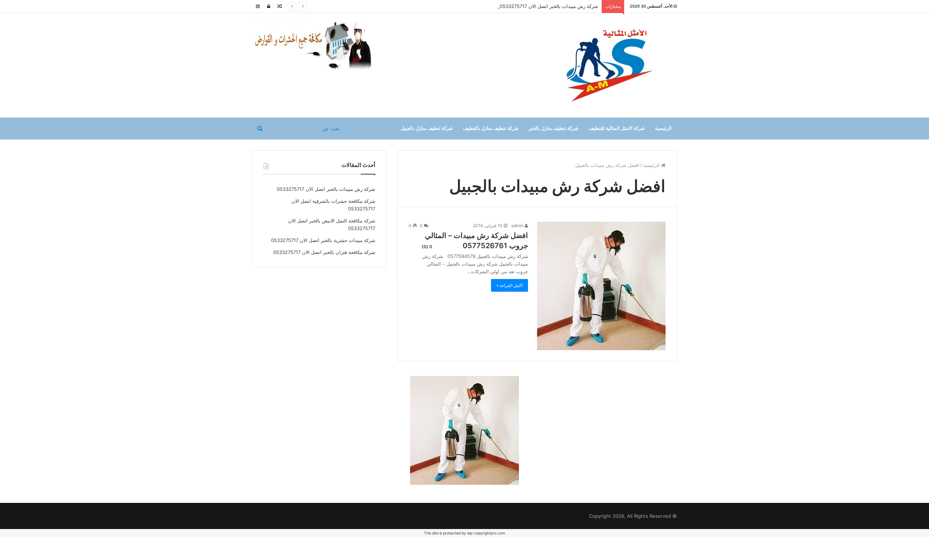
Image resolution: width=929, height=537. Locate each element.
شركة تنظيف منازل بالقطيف (491, 128)
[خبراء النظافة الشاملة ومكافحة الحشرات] (317, 45)
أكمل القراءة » (509, 285)
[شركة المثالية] (610, 65)
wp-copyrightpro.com (486, 533)
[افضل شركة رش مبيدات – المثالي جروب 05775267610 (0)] (601, 286)
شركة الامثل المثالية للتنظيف (617, 128)
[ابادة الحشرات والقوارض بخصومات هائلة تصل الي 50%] (464, 430)
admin (518, 225)
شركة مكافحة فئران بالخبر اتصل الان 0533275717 (324, 252)
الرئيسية (663, 128)
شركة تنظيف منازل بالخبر (553, 128)
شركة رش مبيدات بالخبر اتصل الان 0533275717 (549, 6)
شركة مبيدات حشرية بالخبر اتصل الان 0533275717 (323, 240)
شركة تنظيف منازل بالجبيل (427, 128)
